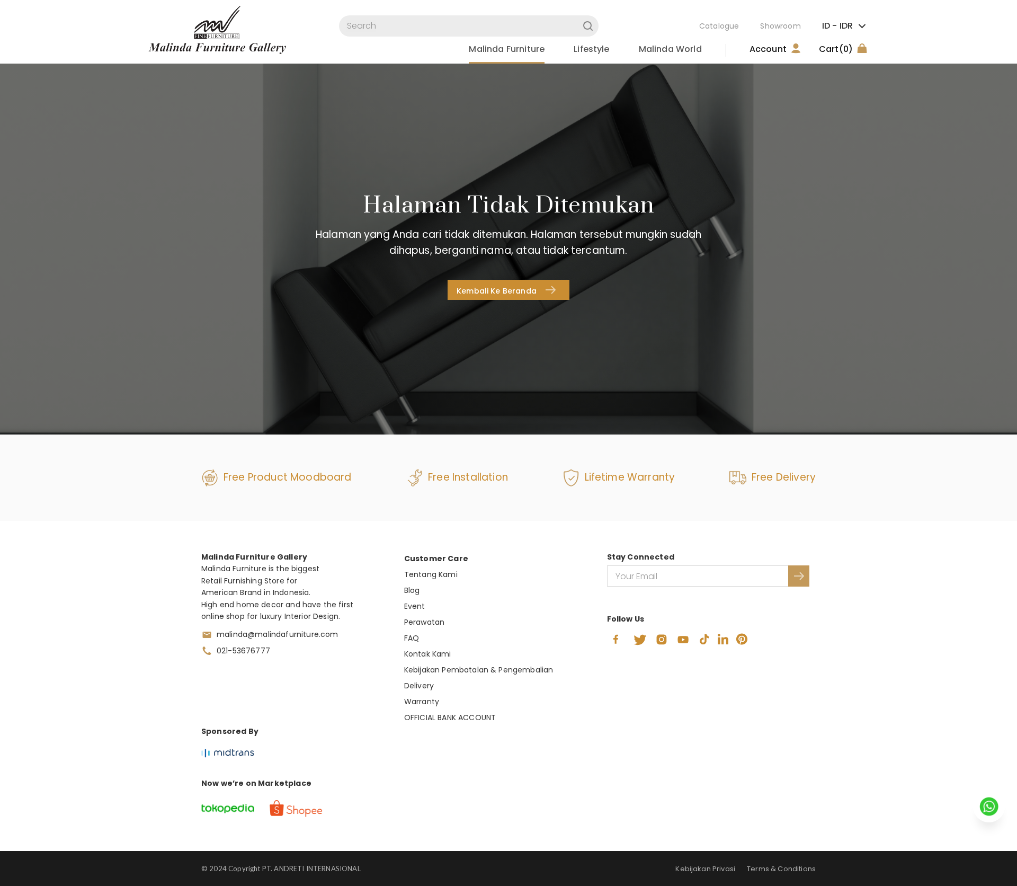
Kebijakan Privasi (705, 869)
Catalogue (719, 26)
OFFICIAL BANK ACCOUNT (450, 717)
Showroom (780, 26)
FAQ (411, 638)
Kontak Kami (427, 654)
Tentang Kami (431, 574)
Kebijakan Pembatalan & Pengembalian (479, 669)
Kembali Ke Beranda (497, 291)
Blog (412, 590)
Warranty (421, 701)
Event (414, 606)
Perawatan (424, 622)
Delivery (419, 685)
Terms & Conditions (781, 869)
